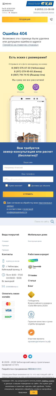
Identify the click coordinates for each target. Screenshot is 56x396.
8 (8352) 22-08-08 (44, 9)
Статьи (32, 280)
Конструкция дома (35, 241)
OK (33, 392)
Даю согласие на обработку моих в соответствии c (29, 208)
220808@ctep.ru (12, 287)
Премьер (5, 250)
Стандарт (5, 241)
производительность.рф (39, 341)
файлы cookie (48, 381)
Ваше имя (28, 162)
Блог (30, 286)
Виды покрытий (10, 234)
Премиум (5, 246)
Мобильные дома (37, 234)
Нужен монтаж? (15, 186)
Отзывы (32, 275)
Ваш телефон (28, 174)
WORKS (34, 369)
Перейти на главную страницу (21, 44)
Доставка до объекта (40, 186)
